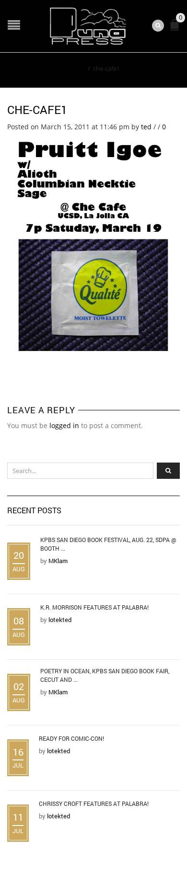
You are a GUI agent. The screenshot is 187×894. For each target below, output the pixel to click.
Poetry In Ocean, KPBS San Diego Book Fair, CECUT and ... (104, 675)
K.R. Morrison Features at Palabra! (94, 607)
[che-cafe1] (93, 242)
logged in (64, 425)
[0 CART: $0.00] (176, 29)
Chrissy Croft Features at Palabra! (94, 803)
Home (76, 68)
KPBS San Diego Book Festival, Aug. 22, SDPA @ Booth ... (108, 544)
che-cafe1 (37, 109)
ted (146, 126)
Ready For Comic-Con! (71, 738)
